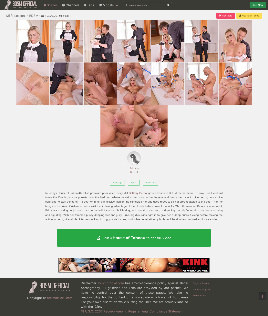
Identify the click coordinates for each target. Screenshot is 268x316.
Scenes (52, 5)
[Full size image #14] (117, 126)
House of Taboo (250, 15)
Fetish (133, 182)
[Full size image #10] (134, 83)
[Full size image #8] (66, 83)
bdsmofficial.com (60, 298)
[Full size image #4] (167, 41)
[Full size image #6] (235, 41)
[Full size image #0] (32, 41)
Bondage (117, 182)
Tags (90, 5)
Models (108, 5)
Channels (72, 5)
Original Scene (201, 283)
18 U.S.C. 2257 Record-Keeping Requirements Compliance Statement (132, 311)
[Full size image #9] (100, 83)
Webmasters (199, 295)
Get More (227, 15)
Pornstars (150, 182)
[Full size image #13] (235, 83)
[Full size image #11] (167, 83)
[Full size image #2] (100, 41)
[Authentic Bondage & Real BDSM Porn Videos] (134, 271)
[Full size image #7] (32, 83)
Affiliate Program (202, 289)
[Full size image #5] (201, 41)
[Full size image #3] (134, 41)
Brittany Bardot (134, 170)
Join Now (258, 5)
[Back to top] (262, 296)
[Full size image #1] (66, 41)
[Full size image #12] (201, 83)
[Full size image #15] (151, 126)
